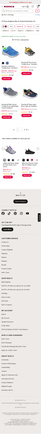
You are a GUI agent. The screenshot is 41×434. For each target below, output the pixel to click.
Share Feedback (20, 201)
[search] (4, 11)
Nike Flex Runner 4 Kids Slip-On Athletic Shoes (30, 164)
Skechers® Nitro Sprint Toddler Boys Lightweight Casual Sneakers (10, 106)
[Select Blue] (7, 63)
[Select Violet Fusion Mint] (4, 160)
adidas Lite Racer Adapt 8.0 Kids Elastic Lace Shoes (11, 164)
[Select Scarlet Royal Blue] (12, 160)
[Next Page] (24, 130)
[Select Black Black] (23, 160)
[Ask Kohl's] (37, 11)
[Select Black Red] (3, 63)
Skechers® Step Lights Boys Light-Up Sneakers (29, 105)
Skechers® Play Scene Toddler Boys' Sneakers (29, 63)
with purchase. (20, 2)
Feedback (39, 218)
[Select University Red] (31, 160)
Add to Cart (6, 78)
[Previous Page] (13, 130)
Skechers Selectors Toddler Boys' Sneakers (10, 67)
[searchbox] (17, 11)
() (12, 75)
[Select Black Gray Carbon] (8, 160)
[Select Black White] (27, 160)
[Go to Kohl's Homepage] (9, 6)
